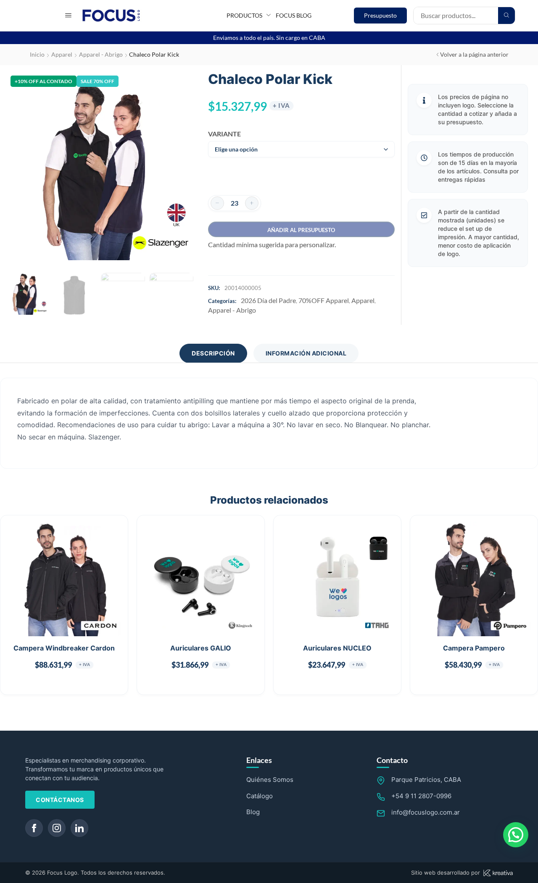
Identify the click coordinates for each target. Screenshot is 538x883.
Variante (221, 134)
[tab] (213, 353)
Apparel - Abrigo (101, 54)
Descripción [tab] (213, 353)
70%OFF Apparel (323, 300)
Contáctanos (60, 799)
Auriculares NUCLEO (337, 648)
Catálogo (259, 796)
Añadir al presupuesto (301, 230)
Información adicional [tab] (306, 353)
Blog (253, 812)
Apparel (61, 54)
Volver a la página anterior (474, 54)
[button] (68, 15)
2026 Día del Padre (268, 300)
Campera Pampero (474, 648)
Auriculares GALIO (200, 648)
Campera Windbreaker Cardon (64, 648)
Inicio (37, 54)
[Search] (506, 15)
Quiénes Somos (269, 780)
